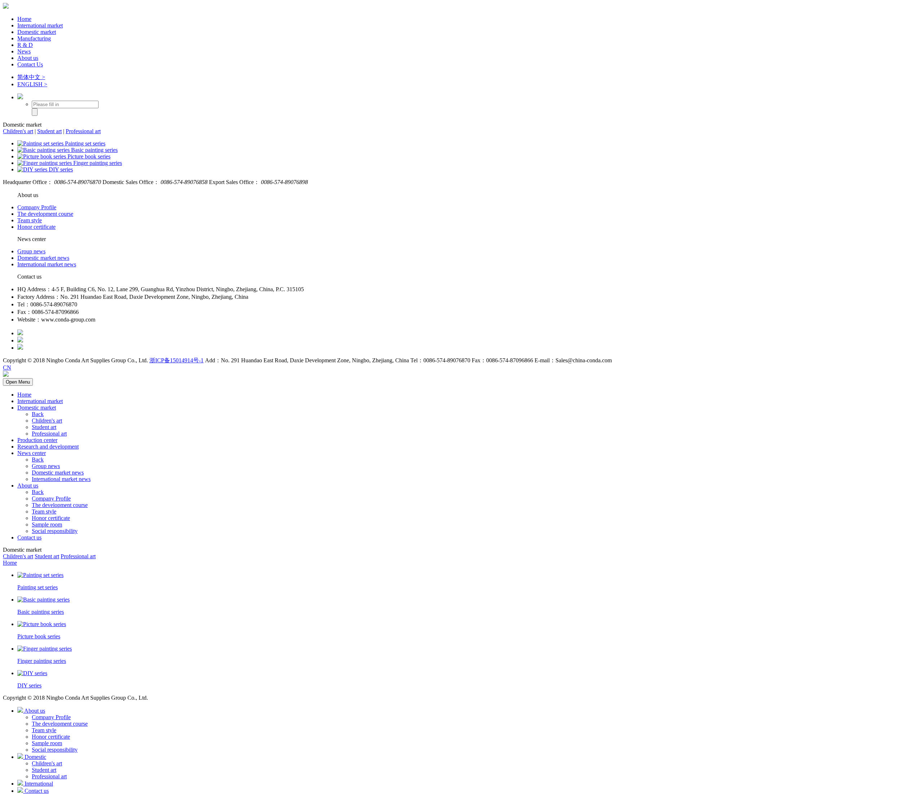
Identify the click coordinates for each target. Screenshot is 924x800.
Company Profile (36, 207)
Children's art (18, 131)
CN (7, 367)
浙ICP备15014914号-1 (176, 360)
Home (24, 19)
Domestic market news (43, 258)
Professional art (83, 131)
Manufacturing (34, 38)
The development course (45, 214)
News (24, 51)
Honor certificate (36, 227)
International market (40, 25)
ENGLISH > (32, 84)
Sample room (47, 524)
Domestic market (36, 32)
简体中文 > (31, 77)
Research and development (48, 446)
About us (27, 58)
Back (38, 414)
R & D (25, 45)
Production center (37, 440)
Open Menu (18, 382)
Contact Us (30, 64)
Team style (29, 220)
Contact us (29, 537)
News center (31, 453)
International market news (46, 264)
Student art (49, 131)
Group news (31, 251)
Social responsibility (55, 531)
